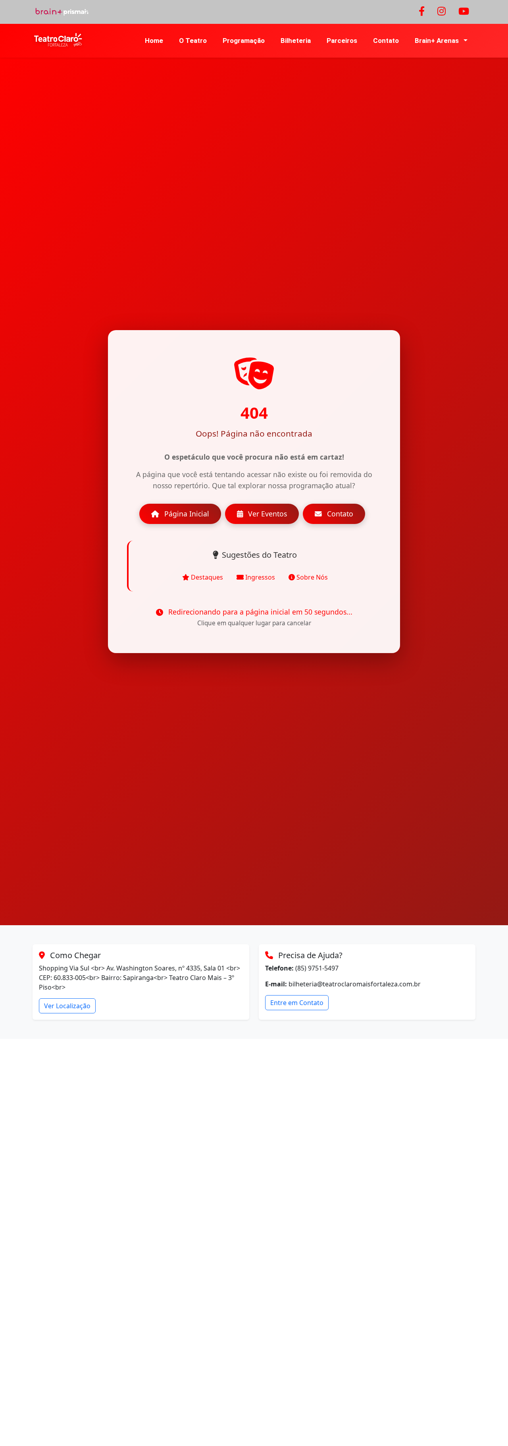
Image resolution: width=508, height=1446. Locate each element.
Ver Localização (67, 1005)
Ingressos (260, 576)
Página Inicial (185, 513)
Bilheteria (296, 40)
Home (154, 40)
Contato (386, 40)
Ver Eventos (266, 513)
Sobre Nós (312, 576)
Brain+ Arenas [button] (437, 40)
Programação (244, 40)
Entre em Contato (296, 1002)
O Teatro (193, 40)
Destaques (207, 576)
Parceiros (342, 40)
